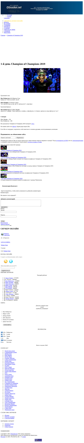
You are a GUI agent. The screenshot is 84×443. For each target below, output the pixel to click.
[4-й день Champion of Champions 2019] (4, 170)
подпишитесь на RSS (62, 140)
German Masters (9, 396)
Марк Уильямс (9, 282)
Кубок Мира (8, 356)
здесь (32, 123)
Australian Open (9, 376)
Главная (3, 35)
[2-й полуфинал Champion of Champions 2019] (4, 156)
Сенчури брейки (9, 418)
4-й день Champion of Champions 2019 (11, 171)
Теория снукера (9, 424)
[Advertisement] (42, 49)
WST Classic (8, 367)
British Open (8, 353)
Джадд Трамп (9, 278)
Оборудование (9, 426)
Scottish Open (8, 387)
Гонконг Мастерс (10, 358)
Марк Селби (8, 285)
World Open (8, 361)
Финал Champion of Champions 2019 (11, 150)
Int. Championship (10, 381)
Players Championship (11, 405)
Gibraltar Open (9, 401)
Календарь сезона (10, 351)
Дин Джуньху (10, 294)
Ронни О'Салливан (8, 319)
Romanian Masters (10, 404)
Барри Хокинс (10, 298)
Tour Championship (10, 402)
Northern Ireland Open (11, 384)
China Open (8, 408)
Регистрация (4, 222)
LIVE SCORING (5, 242)
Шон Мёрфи (8, 287)
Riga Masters (8, 355)
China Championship (10, 359)
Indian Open (8, 395)
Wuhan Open (4, 245)
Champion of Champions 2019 (15, 35)
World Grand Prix (9, 398)
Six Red (7, 365)
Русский (9, 15)
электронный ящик (77, 140)
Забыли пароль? (5, 224)
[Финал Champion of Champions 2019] (4, 149)
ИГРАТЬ (6, 22)
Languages (7, 18)
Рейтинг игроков (10, 416)
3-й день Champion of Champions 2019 (11, 178)
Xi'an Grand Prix (9, 370)
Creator (24, 436)
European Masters (9, 362)
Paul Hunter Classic (10, 364)
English (9, 16)
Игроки (7, 415)
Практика (7, 425)
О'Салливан (8, 288)
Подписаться (20, 137)
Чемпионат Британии (11, 386)
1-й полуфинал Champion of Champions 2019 (13, 164)
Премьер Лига (9, 377)
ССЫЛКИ (7, 28)
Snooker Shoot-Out (10, 393)
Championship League (11, 352)
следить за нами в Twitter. (35, 142)
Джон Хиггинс (9, 284)
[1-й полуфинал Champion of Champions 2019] (4, 163)
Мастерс (7, 389)
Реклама (3, 436)
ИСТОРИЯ (7, 23)
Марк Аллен (9, 291)
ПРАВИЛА (7, 26)
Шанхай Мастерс (10, 368)
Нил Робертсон (9, 281)
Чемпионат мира (9, 409)
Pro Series (7, 392)
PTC (6, 373)
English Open (8, 379)
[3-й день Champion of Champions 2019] (4, 177)
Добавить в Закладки (7, 234)
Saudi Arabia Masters (10, 371)
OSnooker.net (14, 433)
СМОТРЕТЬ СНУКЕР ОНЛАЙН (13, 21)
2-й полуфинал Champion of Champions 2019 (13, 157)
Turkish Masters (9, 390)
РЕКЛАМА (7, 32)
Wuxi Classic (8, 374)
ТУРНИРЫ (7, 25)
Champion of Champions (11, 383)
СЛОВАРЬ (7, 31)
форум (14, 126)
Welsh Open (8, 399)
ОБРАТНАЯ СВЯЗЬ (9, 29)
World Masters (9, 407)
